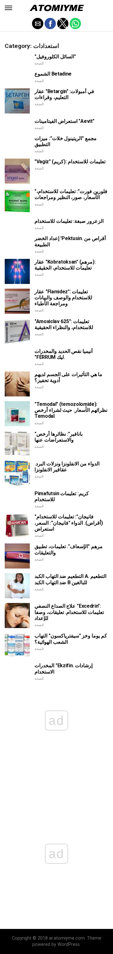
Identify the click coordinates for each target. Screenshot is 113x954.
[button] (8, 8)
